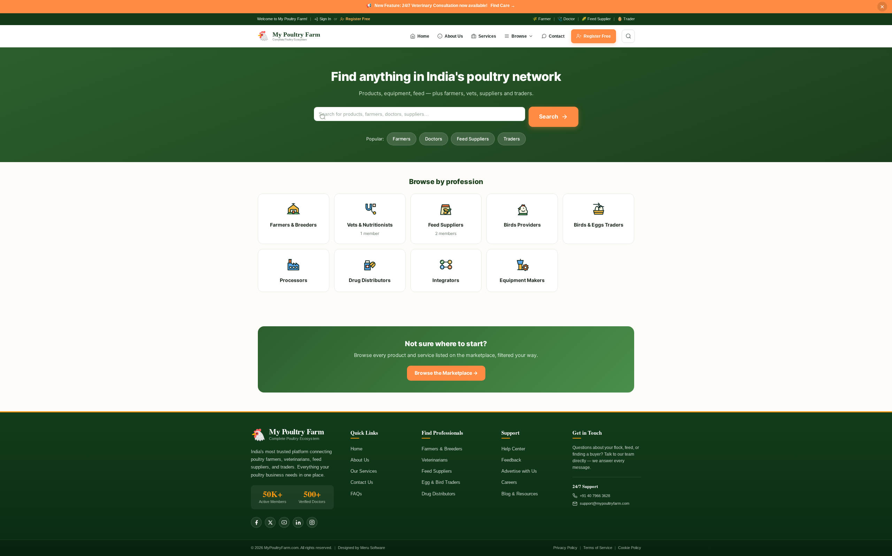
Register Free (358, 19)
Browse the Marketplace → (446, 373)
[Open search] (628, 36)
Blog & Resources (519, 493)
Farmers (401, 139)
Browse (519, 36)
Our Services (364, 471)
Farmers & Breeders (442, 448)
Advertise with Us (519, 471)
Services (487, 36)
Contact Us (362, 482)
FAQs (356, 493)
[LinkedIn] (298, 522)
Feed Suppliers (473, 139)
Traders (511, 139)
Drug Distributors (438, 493)
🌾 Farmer (541, 19)
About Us (454, 36)
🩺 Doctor (566, 19)
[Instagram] (312, 522)
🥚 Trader (626, 19)
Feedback (511, 460)
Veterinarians (435, 460)
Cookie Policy (629, 548)
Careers (509, 482)
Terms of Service (597, 548)
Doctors (433, 139)
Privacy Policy (565, 548)
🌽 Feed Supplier (596, 19)
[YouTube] (284, 522)
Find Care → (503, 5)
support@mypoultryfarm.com (604, 503)
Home (423, 36)
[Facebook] (256, 522)
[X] (270, 522)
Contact (556, 36)
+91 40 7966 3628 (595, 496)
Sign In (325, 19)
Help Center (513, 448)
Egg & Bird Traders (441, 482)
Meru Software (372, 548)
